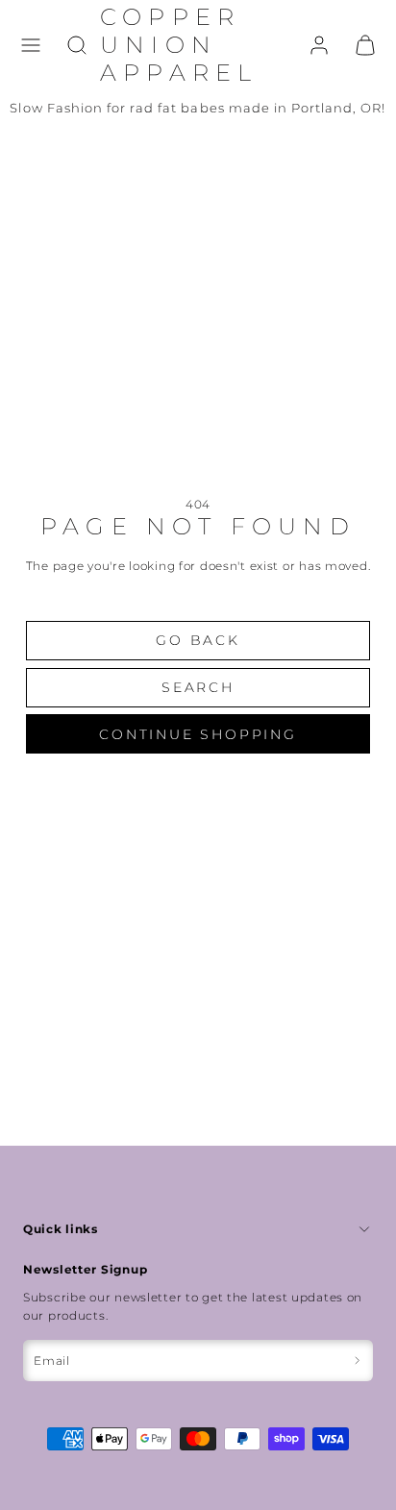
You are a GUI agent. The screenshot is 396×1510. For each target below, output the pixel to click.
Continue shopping (198, 734)
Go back (198, 640)
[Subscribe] (357, 1361)
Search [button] (198, 687)
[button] (31, 45)
